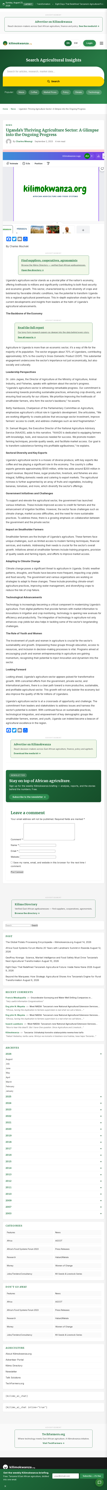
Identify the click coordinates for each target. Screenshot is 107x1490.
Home (5, 109)
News (13, 109)
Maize (21, 92)
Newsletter (11, 1371)
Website (15, 856)
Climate (78, 92)
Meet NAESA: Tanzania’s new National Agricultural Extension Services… (65, 1006)
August (9, 1059)
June (8, 1068)
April (8, 1077)
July (8, 1063)
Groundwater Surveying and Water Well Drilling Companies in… (61, 997)
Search (34, 925)
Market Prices (50, 92)
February (10, 1086)
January (9, 1091)
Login (90, 43)
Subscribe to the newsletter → (29, 797)
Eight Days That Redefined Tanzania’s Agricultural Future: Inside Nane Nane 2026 (60, 4)
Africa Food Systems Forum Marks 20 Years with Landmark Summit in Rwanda (47, 948)
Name (15, 845)
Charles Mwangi (24, 141)
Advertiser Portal (15, 1359)
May (8, 1073)
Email (14, 851)
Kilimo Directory (14, 1365)
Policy (66, 92)
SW (76, 43)
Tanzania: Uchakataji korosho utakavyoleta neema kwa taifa (53, 1032)
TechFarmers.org (15, 1383)
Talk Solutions (13, 1377)
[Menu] (101, 43)
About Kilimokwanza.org (18, 1353)
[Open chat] (99, 1482)
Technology (93, 92)
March (9, 1082)
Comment (17, 839)
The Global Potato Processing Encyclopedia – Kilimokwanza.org (39, 942)
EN (68, 43)
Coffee (34, 92)
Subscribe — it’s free (92, 1476)
